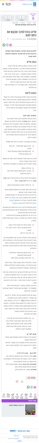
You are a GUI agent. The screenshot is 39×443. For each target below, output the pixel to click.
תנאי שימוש (16, 435)
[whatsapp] (4, 45)
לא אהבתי (17, 381)
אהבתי (22, 381)
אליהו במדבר (15, 23)
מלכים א (22, 23)
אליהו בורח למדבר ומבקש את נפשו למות (25, 25)
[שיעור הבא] (7, 39)
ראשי (34, 23)
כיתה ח (29, 23)
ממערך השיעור (17, 203)
